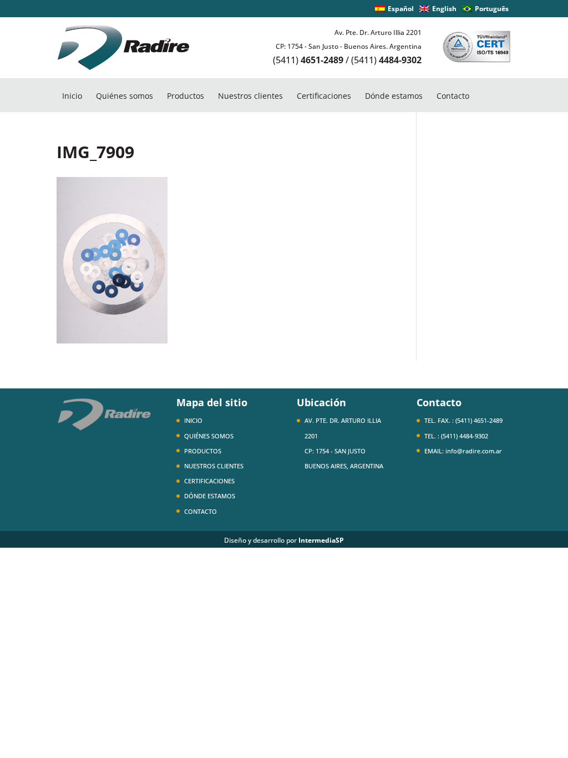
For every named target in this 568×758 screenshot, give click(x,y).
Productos (185, 95)
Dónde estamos (394, 95)
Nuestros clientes (250, 95)
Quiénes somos (124, 95)
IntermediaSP (321, 540)
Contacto (453, 95)
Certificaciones (324, 95)
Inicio (72, 95)
